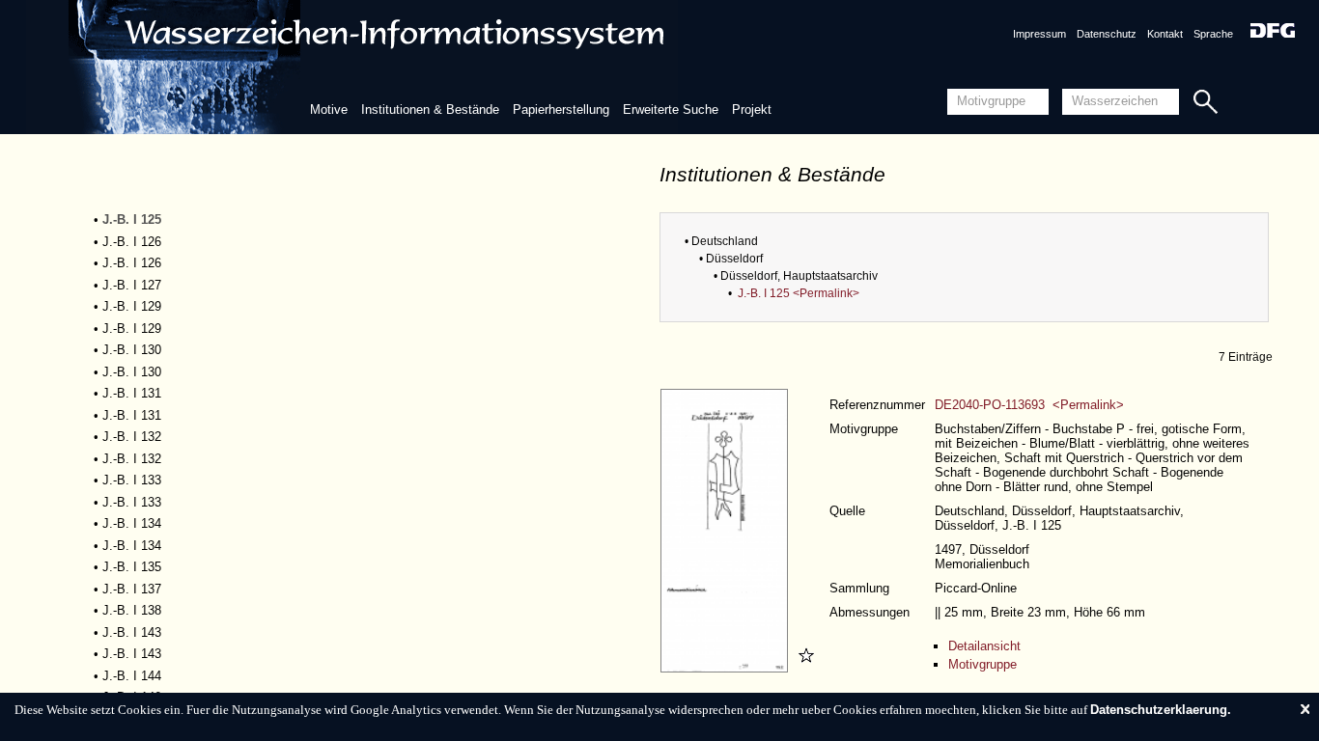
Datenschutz (1107, 34)
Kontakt (1165, 34)
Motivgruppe (982, 664)
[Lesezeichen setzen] (803, 668)
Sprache (1213, 34)
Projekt (752, 109)
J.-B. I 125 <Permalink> (798, 293)
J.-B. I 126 (131, 241)
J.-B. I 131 (131, 393)
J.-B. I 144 (131, 676)
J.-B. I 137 (131, 589)
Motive (329, 109)
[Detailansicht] (726, 668)
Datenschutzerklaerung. (1160, 709)
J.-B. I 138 (131, 610)
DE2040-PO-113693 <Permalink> (1029, 405)
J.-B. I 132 (131, 436)
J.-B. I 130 (131, 350)
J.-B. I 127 (131, 285)
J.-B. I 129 (131, 306)
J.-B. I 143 (131, 632)
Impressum (1039, 34)
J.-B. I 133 (131, 480)
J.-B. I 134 (131, 523)
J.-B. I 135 (131, 567)
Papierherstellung (561, 109)
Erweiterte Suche (670, 109)
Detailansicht (984, 646)
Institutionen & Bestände (430, 109)
